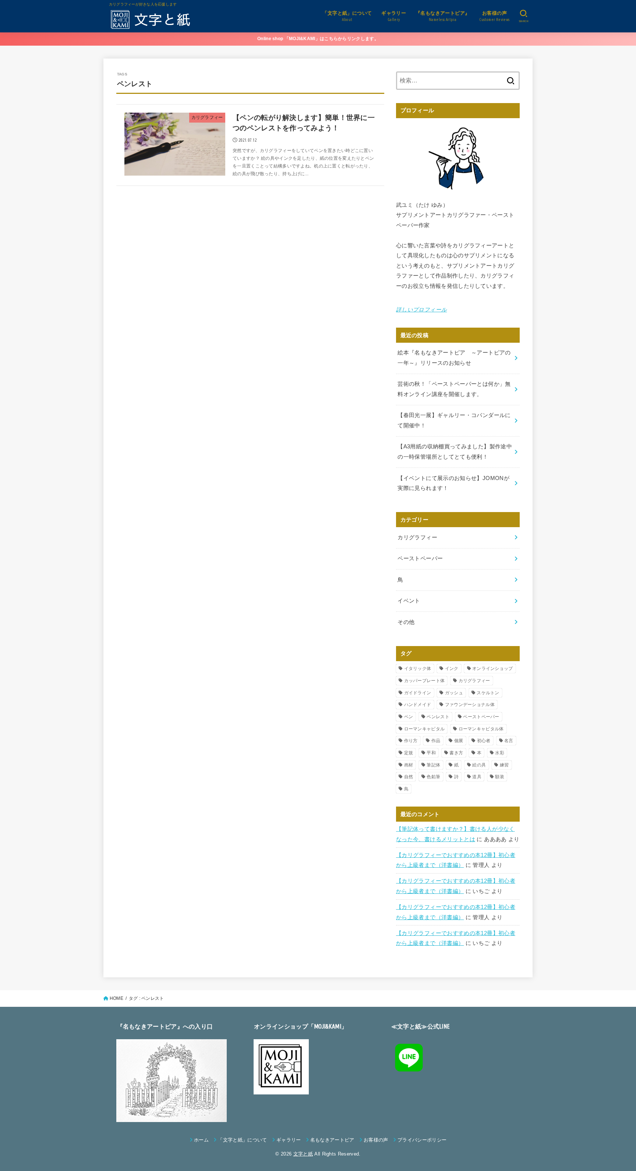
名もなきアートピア (332, 1140)
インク (452, 668)
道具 (476, 776)
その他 (406, 622)
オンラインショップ (492, 668)
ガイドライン (417, 692)
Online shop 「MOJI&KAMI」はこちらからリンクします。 (318, 38)
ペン (408, 716)
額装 (499, 776)
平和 (431, 752)
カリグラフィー (417, 537)
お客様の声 (376, 1140)
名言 (508, 740)
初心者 (484, 740)
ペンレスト (438, 716)
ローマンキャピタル (424, 728)
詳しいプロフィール (421, 310)
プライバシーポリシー (422, 1140)
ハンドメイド (417, 704)
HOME (116, 998)
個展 (458, 740)
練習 (504, 765)
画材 (408, 765)
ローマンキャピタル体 (481, 728)
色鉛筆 (433, 776)
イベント (409, 601)
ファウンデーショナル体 (470, 704)
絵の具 (479, 765)
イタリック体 (417, 668)
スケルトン (488, 692)
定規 (408, 752)
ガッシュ (454, 692)
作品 (436, 740)
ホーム (201, 1140)
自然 (408, 776)
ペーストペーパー (420, 558)
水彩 (499, 752)
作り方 (411, 740)
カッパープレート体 (424, 680)
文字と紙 (303, 1154)
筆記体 (433, 765)
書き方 (456, 752)
